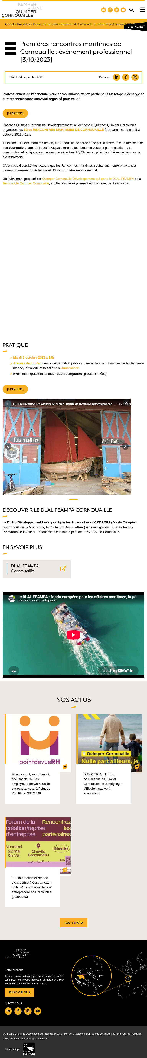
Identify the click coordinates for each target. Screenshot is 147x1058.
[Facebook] (125, 77)
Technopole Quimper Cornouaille (26, 183)
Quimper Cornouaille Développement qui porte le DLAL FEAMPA (88, 179)
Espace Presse (53, 1033)
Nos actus (23, 24)
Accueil (9, 24)
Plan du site (123, 1033)
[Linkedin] (116, 77)
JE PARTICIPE (15, 389)
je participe (15, 113)
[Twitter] (135, 77)
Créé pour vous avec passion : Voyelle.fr (25, 1038)
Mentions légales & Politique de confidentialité (89, 1033)
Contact (136, 1033)
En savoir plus (19, 992)
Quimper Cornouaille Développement (23, 1033)
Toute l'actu (73, 922)
